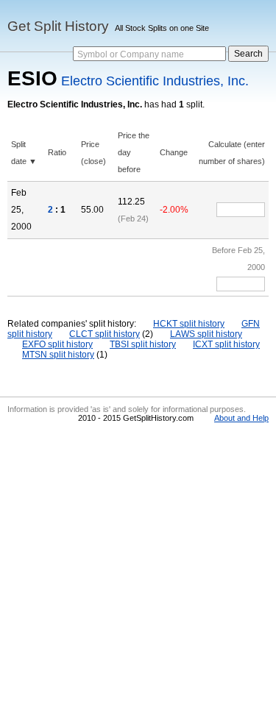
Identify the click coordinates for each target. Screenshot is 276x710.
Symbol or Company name (130, 54)
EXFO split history (57, 344)
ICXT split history (226, 344)
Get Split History (58, 26)
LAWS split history (206, 334)
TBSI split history (143, 344)
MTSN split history (58, 354)
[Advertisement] (138, 565)
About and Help (241, 417)
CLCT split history (104, 334)
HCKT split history (188, 324)
